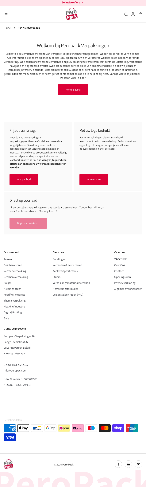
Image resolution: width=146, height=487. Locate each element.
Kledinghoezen (12, 288)
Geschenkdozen (13, 265)
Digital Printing (13, 312)
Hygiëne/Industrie (14, 306)
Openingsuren (122, 277)
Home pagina (73, 89)
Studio (56, 277)
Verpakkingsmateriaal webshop (71, 283)
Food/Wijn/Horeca (14, 294)
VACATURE (120, 259)
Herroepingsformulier (65, 288)
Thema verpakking (15, 300)
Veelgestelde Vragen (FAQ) (68, 294)
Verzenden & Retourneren (67, 265)
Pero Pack (67, 464)
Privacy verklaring (125, 283)
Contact (119, 271)
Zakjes (7, 283)
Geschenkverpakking (16, 277)
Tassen (8, 259)
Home (7, 28)
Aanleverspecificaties (65, 271)
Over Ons (119, 265)
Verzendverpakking (15, 271)
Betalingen (59, 259)
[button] (140, 14)
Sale (6, 318)
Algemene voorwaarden (128, 288)
